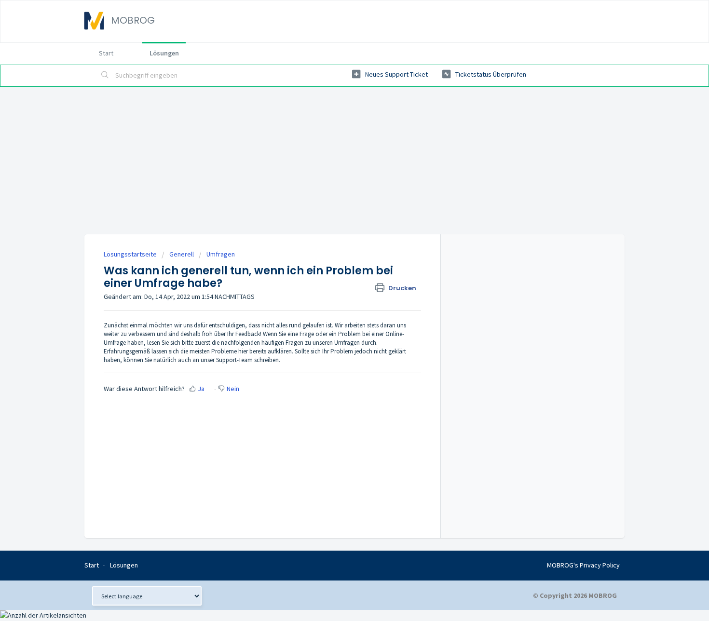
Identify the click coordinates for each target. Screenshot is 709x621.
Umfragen (220, 254)
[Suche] (105, 75)
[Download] (336, 185)
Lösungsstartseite (131, 254)
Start (106, 53)
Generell (181, 254)
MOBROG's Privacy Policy (583, 565)
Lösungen (164, 53)
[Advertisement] (354, 159)
